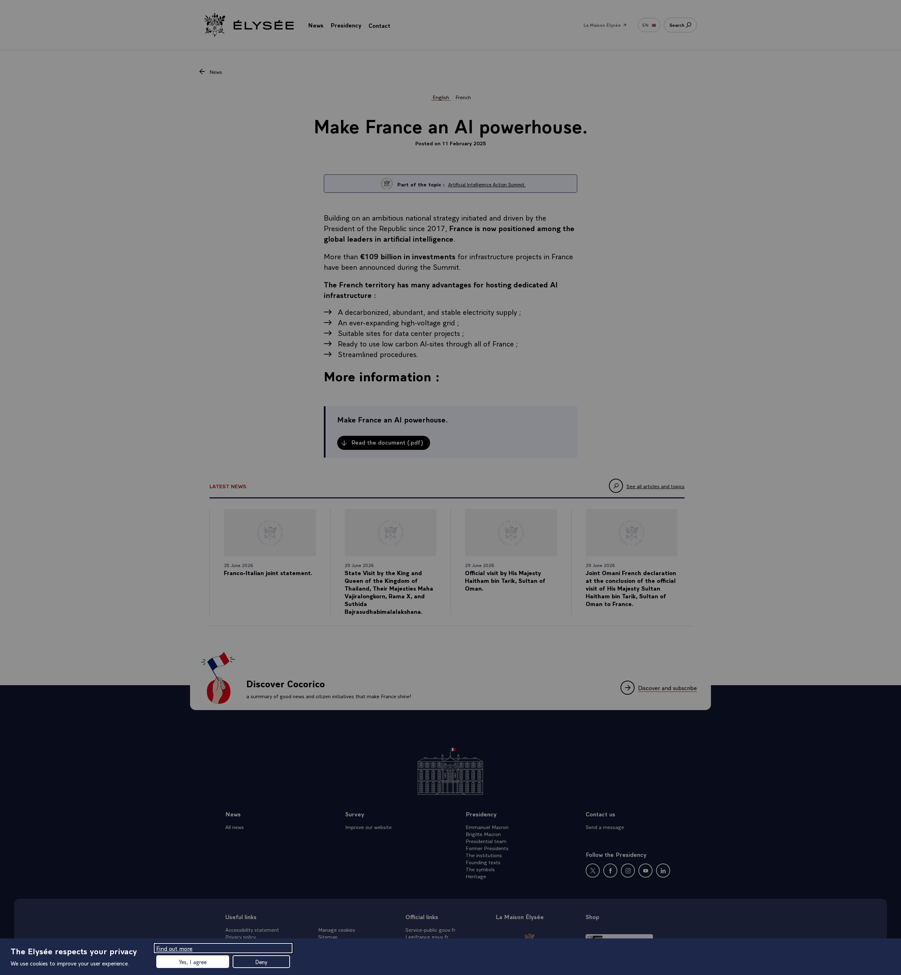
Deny (261, 962)
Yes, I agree (193, 962)
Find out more (174, 948)
